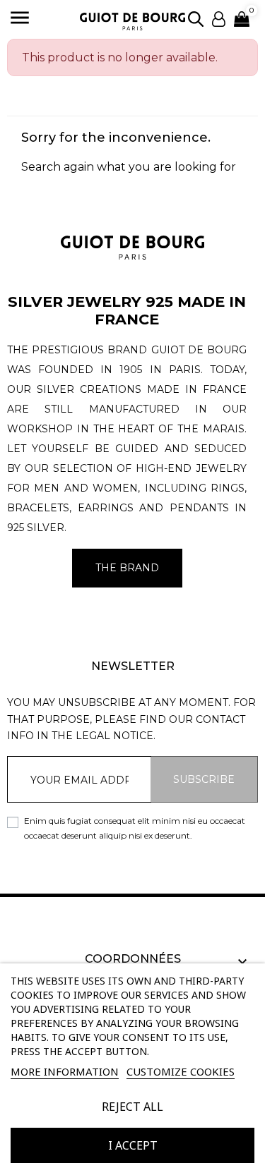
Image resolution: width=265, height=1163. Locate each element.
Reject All (132, 1106)
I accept (133, 1145)
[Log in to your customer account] (218, 18)
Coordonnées (133, 959)
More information (65, 1071)
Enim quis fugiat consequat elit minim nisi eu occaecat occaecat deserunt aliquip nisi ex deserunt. (134, 827)
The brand (127, 567)
